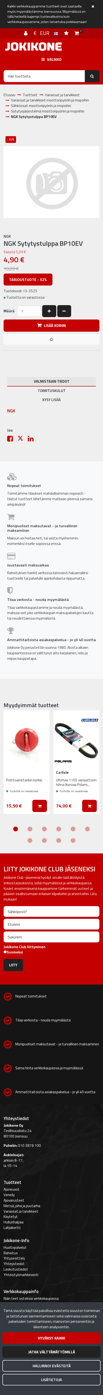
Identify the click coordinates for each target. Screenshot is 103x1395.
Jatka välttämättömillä (51, 1352)
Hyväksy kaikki (51, 1338)
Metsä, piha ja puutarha (22, 1206)
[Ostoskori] (76, 33)
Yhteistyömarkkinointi (21, 1274)
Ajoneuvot (11, 1189)
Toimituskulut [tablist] (52, 390)
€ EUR (44, 33)
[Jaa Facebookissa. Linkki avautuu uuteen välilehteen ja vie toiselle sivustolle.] (12, 440)
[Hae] (92, 76)
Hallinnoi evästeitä (52, 1366)
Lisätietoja (51, 1380)
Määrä (9, 311)
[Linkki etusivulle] (33, 46)
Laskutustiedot (16, 1269)
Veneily (9, 1195)
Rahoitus (11, 1253)
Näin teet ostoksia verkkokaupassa (31, 1298)
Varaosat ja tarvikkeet (21, 1211)
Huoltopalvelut (15, 1247)
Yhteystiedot (14, 1263)
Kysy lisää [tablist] (51, 400)
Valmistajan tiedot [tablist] (51, 381)
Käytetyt (11, 1216)
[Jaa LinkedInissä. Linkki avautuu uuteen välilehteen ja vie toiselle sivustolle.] (32, 440)
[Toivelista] (67, 33)
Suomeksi (15, 952)
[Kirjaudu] (26, 33)
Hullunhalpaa (13, 1222)
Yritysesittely (14, 1258)
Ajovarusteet (14, 1200)
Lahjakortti (12, 1227)
